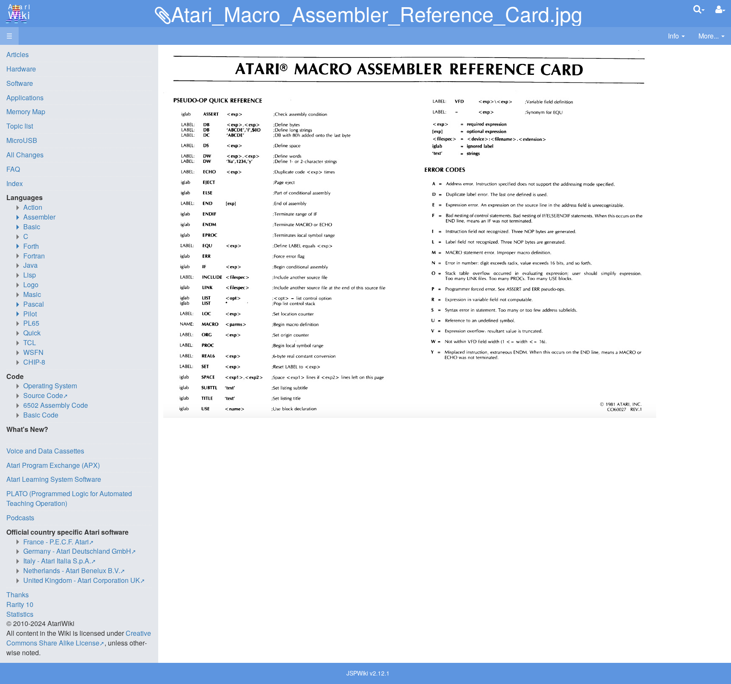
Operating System (50, 385)
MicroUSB (21, 140)
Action (32, 207)
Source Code (43, 395)
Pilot (30, 314)
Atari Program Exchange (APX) (53, 465)
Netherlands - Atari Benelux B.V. (71, 570)
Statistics (19, 614)
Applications (25, 97)
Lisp (29, 275)
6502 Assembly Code (55, 405)
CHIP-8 (34, 362)
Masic (32, 294)
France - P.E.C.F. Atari (56, 542)
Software (19, 83)
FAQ (13, 169)
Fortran (34, 256)
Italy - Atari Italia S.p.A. (57, 561)
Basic (31, 226)
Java (30, 265)
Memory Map (25, 111)
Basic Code (40, 415)
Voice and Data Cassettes (45, 451)
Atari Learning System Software (53, 479)
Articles (17, 54)
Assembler (39, 217)
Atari (17, 12)
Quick (32, 333)
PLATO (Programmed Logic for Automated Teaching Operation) (69, 498)
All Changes (25, 154)
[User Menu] (720, 9)
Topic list (19, 126)
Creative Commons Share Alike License (78, 638)
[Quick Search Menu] (699, 9)
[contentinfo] (676, 36)
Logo (30, 284)
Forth (31, 246)
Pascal (33, 304)
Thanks (17, 594)
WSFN (33, 352)
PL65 (31, 323)
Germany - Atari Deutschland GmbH (77, 551)
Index (14, 183)
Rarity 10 (19, 604)
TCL (29, 342)
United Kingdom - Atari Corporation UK (81, 580)
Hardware (21, 69)
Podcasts (20, 517)
